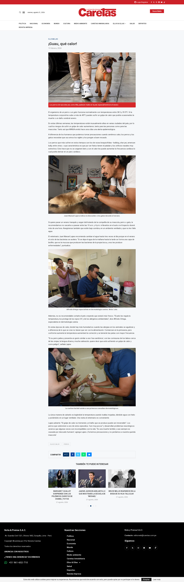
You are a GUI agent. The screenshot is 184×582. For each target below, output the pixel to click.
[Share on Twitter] (78, 454)
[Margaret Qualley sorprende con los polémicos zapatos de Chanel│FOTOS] (62, 478)
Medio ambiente (80, 23)
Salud (132, 23)
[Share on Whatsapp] (83, 454)
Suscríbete (156, 11)
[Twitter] (154, 2)
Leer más (156, 579)
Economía (46, 23)
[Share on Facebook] (73, 454)
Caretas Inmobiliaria (100, 23)
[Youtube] (161, 2)
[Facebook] (151, 2)
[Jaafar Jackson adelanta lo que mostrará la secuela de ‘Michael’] (92, 478)
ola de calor (54, 444)
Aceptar (146, 579)
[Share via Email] (89, 454)
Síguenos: (130, 540)
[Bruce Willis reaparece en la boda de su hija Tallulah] (122, 478)
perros (66, 444)
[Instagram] (156, 2)
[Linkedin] (159, 2)
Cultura (66, 23)
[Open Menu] (24, 12)
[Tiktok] (164, 2)
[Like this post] (67, 454)
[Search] (20, 12)
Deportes (142, 23)
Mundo (56, 23)
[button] (52, 488)
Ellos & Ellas (118, 23)
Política (22, 23)
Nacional (34, 23)
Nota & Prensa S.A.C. (15, 530)
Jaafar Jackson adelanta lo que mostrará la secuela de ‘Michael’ (92, 493)
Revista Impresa (25, 27)
